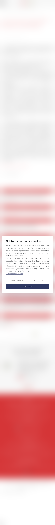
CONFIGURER (16, 280)
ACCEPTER (27, 287)
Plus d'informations (14, 274)
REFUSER (38, 280)
